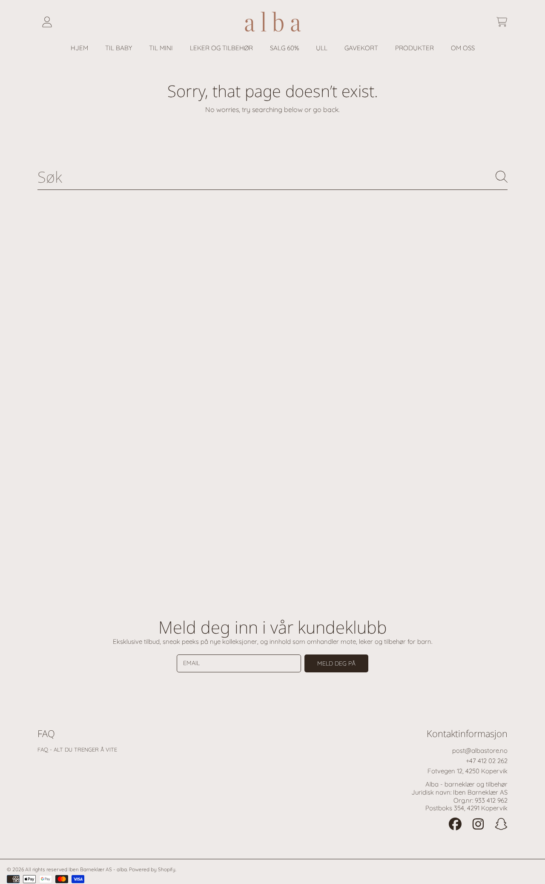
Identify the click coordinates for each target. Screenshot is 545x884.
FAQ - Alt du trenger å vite (77, 749)
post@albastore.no (480, 750)
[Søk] (501, 176)
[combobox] (272, 177)
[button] (501, 22)
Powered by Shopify (152, 869)
